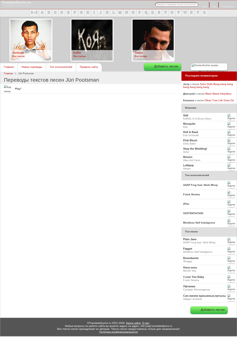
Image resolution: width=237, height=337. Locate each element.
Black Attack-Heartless (218, 93)
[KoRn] (92, 60)
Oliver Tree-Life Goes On (219, 100)
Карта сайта (133, 322)
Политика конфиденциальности (118, 331)
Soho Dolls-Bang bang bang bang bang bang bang (208, 85)
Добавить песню (166, 66)
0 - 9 (34, 12)
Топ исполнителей (61, 66)
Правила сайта (89, 66)
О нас (145, 322)
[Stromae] (30, 60)
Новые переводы (31, 66)
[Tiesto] (153, 60)
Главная (9, 66)
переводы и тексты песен (16, 3)
